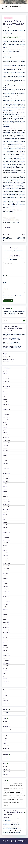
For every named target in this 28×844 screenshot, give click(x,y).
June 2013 (5, 640)
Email (5, 282)
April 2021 (5, 399)
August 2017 (5, 512)
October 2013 (6, 629)
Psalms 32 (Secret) (7, 338)
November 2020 (6, 412)
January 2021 (6, 406)
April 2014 (5, 614)
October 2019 (6, 445)
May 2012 (5, 673)
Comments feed (7, 726)
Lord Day (5, 217)
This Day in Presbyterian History (12, 7)
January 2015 (6, 591)
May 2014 (5, 612)
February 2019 (6, 465)
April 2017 (5, 522)
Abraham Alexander (15, 786)
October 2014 (6, 599)
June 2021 (5, 394)
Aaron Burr (6, 788)
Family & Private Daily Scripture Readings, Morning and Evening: (13, 328)
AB (15, 797)
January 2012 (6, 683)
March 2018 (5, 494)
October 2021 (6, 383)
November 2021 (6, 381)
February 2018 (6, 496)
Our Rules (5, 695)
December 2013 (6, 624)
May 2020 (5, 427)
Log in (5, 721)
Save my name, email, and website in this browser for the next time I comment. (13, 296)
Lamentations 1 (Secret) (8, 346)
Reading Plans (6, 700)
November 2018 (6, 473)
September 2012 (6, 663)
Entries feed (7, 724)
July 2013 (5, 637)
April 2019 (5, 460)
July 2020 (5, 422)
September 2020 (6, 417)
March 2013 (5, 647)
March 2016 (5, 555)
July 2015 (5, 576)
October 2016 (6, 537)
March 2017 (5, 524)
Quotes (4, 698)
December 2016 (6, 532)
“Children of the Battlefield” (12, 790)
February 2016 (6, 558)
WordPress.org (7, 729)
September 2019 (6, 447)
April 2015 (5, 583)
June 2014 (5, 609)
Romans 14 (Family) (7, 342)
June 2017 (5, 517)
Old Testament (12, 217)
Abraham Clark (12, 792)
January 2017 (6, 530)
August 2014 (5, 604)
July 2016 (5, 545)
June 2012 (5, 670)
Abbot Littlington (10, 795)
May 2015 (5, 581)
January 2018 (6, 499)
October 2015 (6, 568)
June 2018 (5, 486)
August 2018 (5, 481)
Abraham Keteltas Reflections (8, 783)
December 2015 (6, 563)
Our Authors (5, 692)
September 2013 (6, 632)
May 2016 (5, 550)
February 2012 (6, 681)
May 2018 (5, 489)
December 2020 (6, 409)
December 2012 (6, 655)
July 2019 (5, 453)
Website (5, 289)
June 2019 (5, 455)
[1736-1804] (13, 788)
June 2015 (5, 578)
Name (5, 275)
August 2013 (5, 635)
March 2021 (5, 401)
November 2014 (6, 596)
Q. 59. (4, 36)
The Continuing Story (7, 361)
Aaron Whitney (16, 795)
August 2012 (5, 665)
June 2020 (5, 424)
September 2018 (6, 478)
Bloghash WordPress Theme (18, 841)
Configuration (6, 333)
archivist (8, 227)
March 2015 (5, 586)
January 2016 (6, 560)
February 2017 (6, 527)
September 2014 (6, 601)
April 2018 (5, 491)
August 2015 (5, 573)
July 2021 (5, 391)
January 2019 (6, 468)
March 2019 (5, 463)
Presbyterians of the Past (8, 359)
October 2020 (6, 414)
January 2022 (6, 378)
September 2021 (6, 386)
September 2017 (6, 509)
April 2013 (5, 645)
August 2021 (5, 389)
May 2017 (5, 519)
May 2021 (5, 396)
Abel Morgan (18, 788)
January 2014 (6, 622)
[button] (8, 230)
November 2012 (6, 658)
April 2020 (5, 430)
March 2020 (5, 432)
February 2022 (6, 376)
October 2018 (6, 476)
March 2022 (5, 373)
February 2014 (6, 619)
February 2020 (6, 435)
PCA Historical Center (7, 356)
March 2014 (5, 617)
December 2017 (6, 501)
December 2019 (6, 440)
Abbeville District (18, 783)
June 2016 (5, 547)
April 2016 (5, 553)
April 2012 (5, 676)
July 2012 (5, 668)
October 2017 (6, 506)
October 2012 (6, 660)
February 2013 (6, 650)
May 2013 (5, 642)
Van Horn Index (6, 703)
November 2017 (6, 504)
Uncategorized (8, 17)
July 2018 (5, 483)
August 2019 (5, 450)
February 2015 (6, 588)
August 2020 (6, 419)
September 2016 (6, 540)
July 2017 (5, 514)
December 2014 (6, 594)
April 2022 (5, 371)
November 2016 (6, 535)
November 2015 (6, 565)
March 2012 (5, 678)
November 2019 (6, 442)
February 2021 (6, 404)
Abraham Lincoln (13, 799)
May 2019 (5, 458)
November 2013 (6, 627)
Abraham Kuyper (6, 785)
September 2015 (6, 571)
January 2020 (6, 437)
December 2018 (6, 471)
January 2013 (6, 653)
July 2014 (5, 606)
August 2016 (5, 542)
